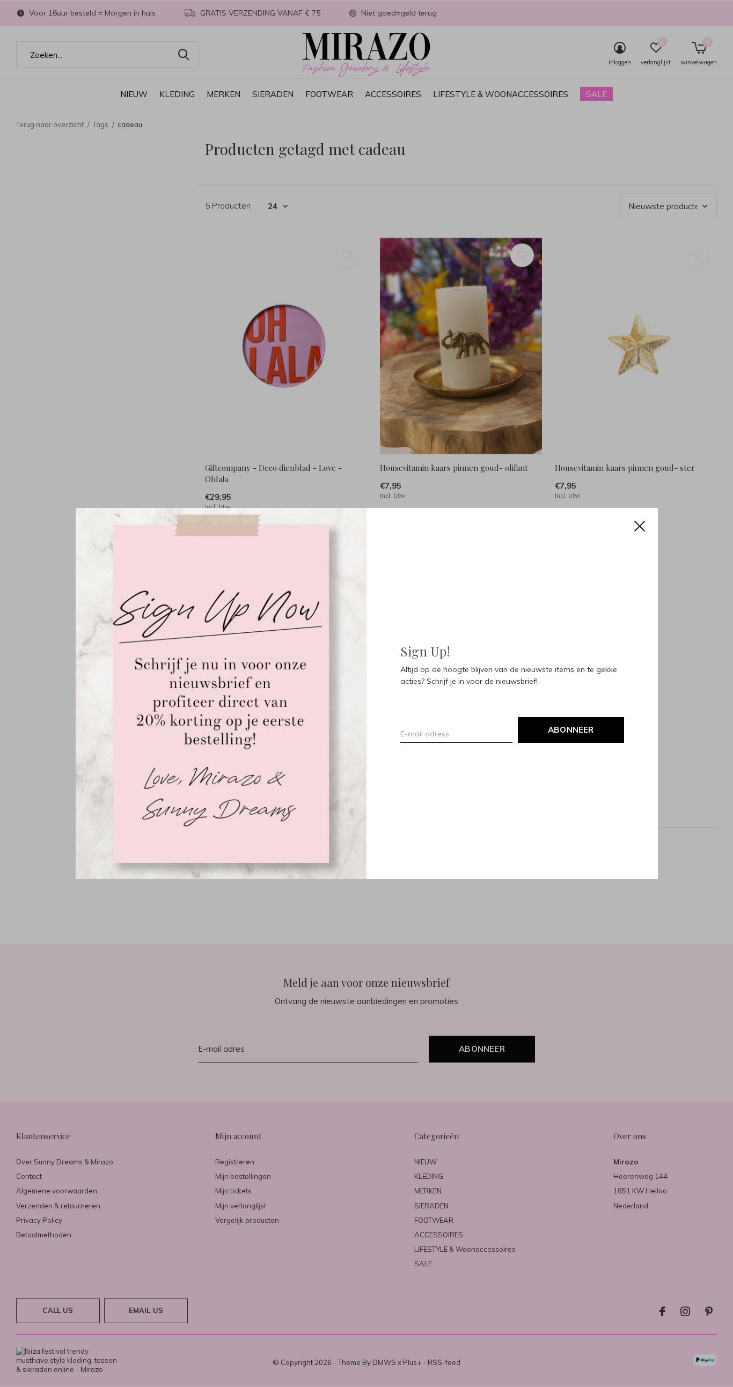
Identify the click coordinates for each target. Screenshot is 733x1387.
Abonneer (571, 730)
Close (639, 526)
